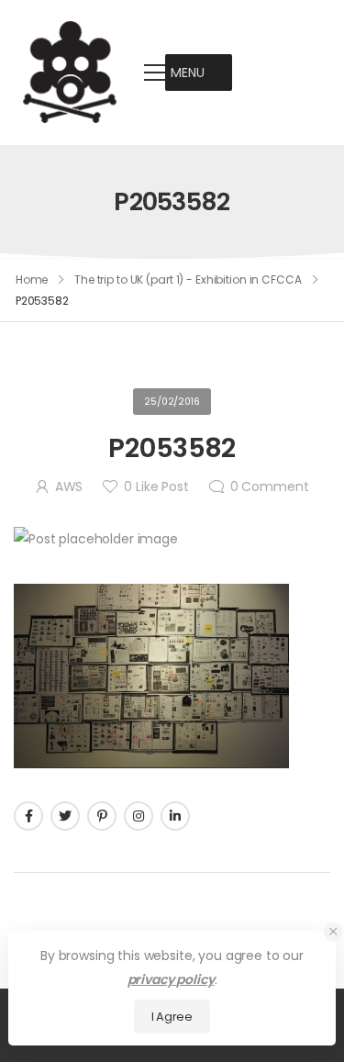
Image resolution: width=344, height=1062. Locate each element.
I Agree (172, 1016)
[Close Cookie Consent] (333, 932)
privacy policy (171, 979)
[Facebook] (28, 816)
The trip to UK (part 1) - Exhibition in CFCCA (188, 279)
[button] (187, 72)
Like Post (156, 486)
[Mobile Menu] (155, 72)
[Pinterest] (102, 816)
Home (32, 279)
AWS (69, 486)
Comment (269, 486)
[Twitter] (65, 816)
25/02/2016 (172, 401)
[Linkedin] (175, 816)
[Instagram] (138, 816)
